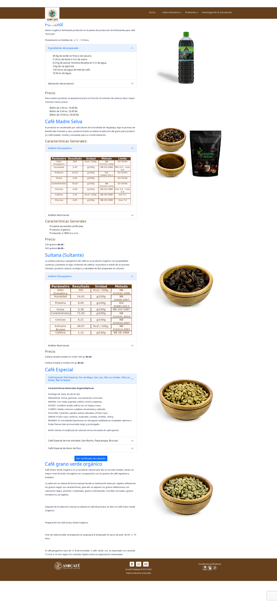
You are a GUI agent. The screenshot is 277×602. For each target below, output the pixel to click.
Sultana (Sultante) (64, 255)
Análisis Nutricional (58, 215)
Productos (190, 12)
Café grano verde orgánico (73, 464)
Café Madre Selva (63, 121)
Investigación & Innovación (217, 12)
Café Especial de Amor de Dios (64, 448)
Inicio (152, 12)
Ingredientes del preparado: (63, 48)
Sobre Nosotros (171, 12)
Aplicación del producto (61, 83)
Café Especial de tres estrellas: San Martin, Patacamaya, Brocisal (83, 440)
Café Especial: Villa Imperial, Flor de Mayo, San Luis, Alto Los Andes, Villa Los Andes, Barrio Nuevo (89, 379)
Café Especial (59, 369)
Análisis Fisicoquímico (60, 148)
